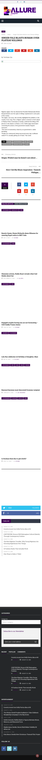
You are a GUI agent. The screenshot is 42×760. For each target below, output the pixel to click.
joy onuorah (21, 392)
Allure (9, 141)
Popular (12, 652)
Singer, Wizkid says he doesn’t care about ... (19, 158)
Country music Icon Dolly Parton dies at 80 (14, 24)
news (30, 141)
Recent (4, 652)
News (3, 31)
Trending (27, 365)
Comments (21, 652)
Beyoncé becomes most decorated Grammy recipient (20, 390)
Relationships (13, 333)
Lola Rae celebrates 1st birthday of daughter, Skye (19, 357)
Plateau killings (7, 144)
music (17, 365)
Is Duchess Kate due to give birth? (13, 459)
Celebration (5, 333)
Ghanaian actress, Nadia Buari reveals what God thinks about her (19, 275)
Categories (4, 619)
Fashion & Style (14, 210)
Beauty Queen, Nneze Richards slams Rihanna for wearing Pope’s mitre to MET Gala (19, 234)
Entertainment (18, 141)
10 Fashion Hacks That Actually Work (23, 687)
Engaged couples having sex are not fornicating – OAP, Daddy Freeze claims (19, 324)
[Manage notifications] (37, 755)
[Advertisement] (21, 488)
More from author (21, 204)
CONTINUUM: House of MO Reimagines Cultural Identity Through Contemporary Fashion (18, 27)
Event (12, 365)
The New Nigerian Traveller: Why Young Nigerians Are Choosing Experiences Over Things (24, 679)
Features (14, 398)
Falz (25, 141)
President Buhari (18, 144)
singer (27, 144)
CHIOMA (16, 237)
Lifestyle (20, 398)
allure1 (21, 278)
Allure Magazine (6, 243)
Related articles (7, 204)
